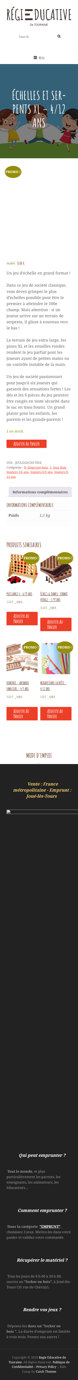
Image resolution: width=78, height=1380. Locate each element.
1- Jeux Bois (58, 467)
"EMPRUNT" (49, 1226)
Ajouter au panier (26, 444)
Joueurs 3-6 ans (17, 472)
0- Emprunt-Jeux (36, 467)
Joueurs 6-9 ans (41, 472)
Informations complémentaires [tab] (40, 492)
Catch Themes (46, 1371)
